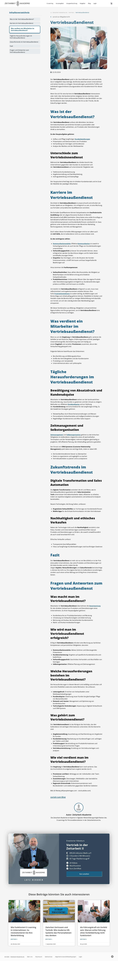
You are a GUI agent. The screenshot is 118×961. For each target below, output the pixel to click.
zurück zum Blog (58, 797)
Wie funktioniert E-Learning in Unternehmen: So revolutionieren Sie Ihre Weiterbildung (23, 931)
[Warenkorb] (111, 3)
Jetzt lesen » (14, 939)
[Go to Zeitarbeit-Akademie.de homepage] (18, 3)
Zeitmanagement (56, 435)
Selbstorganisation (74, 435)
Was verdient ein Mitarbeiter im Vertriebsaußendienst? (22, 29)
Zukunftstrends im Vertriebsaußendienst (24, 42)
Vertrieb (71, 12)
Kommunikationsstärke (62, 244)
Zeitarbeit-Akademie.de (60, 12)
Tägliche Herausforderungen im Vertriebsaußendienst (21, 37)
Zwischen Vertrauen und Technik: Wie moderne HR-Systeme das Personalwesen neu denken (58, 931)
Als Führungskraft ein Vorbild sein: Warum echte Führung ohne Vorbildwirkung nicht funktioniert (93, 931)
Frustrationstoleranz (62, 294)
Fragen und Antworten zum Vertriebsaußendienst (19, 51)
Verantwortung (94, 606)
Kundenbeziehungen (82, 139)
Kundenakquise (73, 404)
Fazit (11, 46)
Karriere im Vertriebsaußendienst (21, 23)
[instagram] (112, 956)
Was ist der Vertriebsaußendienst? (22, 19)
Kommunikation (84, 244)
